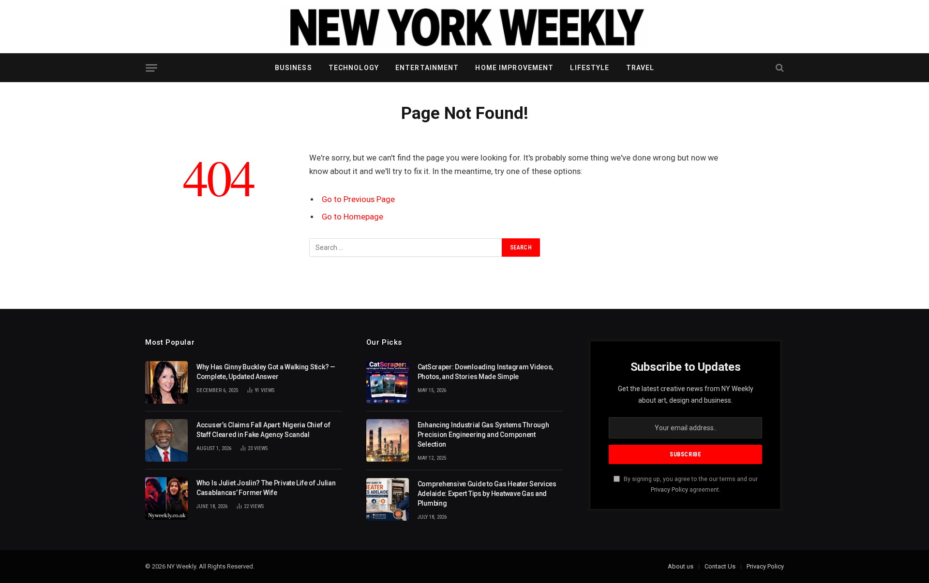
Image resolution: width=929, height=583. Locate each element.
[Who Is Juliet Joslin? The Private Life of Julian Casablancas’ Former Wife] (166, 498)
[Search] (779, 68)
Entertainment (427, 68)
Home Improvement (514, 68)
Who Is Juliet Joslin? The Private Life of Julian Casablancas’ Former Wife (266, 487)
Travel (640, 68)
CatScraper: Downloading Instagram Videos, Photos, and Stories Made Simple (486, 371)
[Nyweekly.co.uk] (464, 26)
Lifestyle (589, 68)
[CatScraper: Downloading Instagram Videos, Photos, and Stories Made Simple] (387, 382)
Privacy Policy (669, 489)
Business (293, 68)
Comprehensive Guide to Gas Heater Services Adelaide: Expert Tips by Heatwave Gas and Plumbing (487, 493)
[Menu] (151, 68)
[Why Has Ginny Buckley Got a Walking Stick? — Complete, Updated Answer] (166, 382)
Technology (354, 68)
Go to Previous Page (358, 199)
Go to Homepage (352, 216)
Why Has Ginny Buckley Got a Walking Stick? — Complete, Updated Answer (265, 371)
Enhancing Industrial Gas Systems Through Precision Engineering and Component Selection (483, 434)
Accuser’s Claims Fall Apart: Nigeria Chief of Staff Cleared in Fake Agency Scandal (263, 429)
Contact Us (719, 566)
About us (680, 566)
